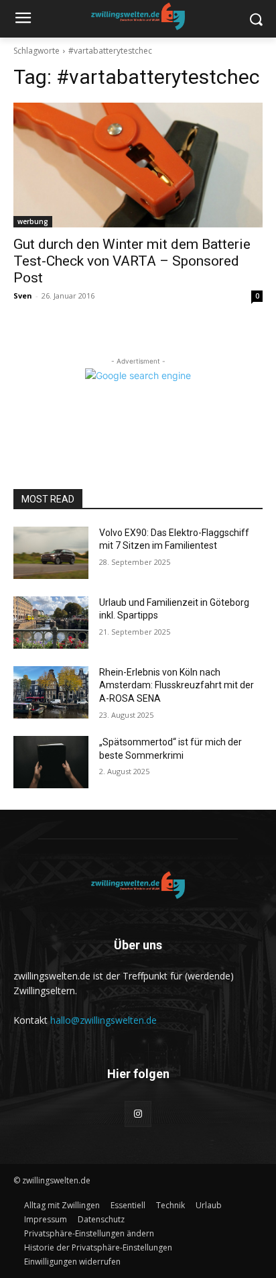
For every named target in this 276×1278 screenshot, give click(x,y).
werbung (32, 221)
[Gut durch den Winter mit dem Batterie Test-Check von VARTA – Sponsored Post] (138, 165)
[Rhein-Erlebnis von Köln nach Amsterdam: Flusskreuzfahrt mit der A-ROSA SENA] (50, 692)
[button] (89, 1233)
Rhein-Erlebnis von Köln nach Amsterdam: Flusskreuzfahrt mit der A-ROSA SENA (176, 685)
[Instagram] (138, 1114)
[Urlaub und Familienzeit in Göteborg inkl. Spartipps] (50, 622)
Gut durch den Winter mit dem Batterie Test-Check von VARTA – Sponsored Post (132, 261)
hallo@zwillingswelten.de (103, 1020)
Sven (22, 295)
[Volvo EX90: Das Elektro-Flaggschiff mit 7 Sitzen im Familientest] (50, 553)
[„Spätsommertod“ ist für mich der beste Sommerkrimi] (50, 762)
